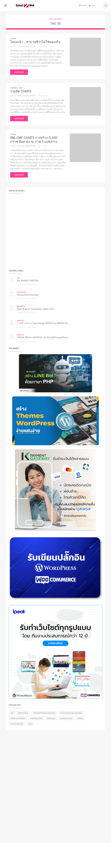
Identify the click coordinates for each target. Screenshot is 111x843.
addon (80, 718)
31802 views (31, 327)
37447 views (31, 284)
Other (13, 38)
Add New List (36, 718)
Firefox (20, 335)
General (14, 88)
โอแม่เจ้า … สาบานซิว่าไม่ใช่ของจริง (35, 42)
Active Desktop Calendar (71, 713)
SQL (18, 278)
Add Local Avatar (18, 718)
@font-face (23, 713)
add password (66, 718)
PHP (21, 88)
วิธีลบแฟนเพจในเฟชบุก (28, 295)
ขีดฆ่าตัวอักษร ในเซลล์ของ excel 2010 (35, 309)
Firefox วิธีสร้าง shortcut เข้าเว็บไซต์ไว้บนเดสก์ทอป (42, 337)
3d (12, 713)
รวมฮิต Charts (20, 91)
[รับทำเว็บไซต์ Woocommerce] (55, 652)
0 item (83, 5)
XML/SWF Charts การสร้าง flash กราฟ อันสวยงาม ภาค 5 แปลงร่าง (33, 140)
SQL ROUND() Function (27, 280)
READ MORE (19, 72)
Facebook (21, 292)
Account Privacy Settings (44, 713)
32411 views (31, 313)
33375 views (31, 299)
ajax (30, 724)
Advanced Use (17, 724)
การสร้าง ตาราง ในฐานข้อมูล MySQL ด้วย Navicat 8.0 (42, 323)
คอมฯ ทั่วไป (21, 306)
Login (92, 5)
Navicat (21, 320)
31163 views (31, 341)
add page (51, 718)
